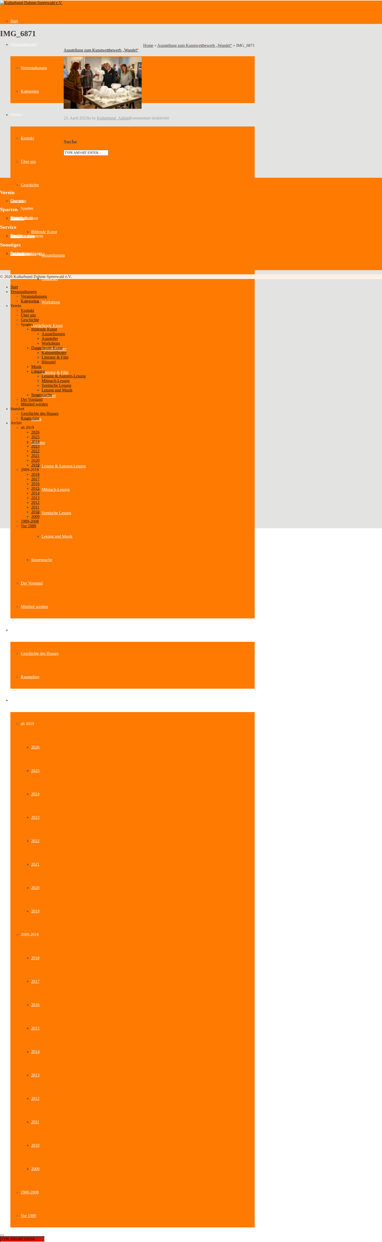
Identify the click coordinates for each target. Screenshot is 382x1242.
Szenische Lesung (56, 513)
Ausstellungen (53, 255)
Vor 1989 (28, 1215)
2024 (35, 794)
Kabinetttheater (54, 352)
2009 (35, 1169)
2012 (35, 1098)
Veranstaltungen (23, 44)
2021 (35, 864)
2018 (35, 958)
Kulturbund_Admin (113, 118)
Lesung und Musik (57, 536)
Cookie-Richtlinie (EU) (27, 254)
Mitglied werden (34, 606)
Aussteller (17, 219)
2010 (35, 1145)
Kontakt (27, 138)
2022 (35, 841)
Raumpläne (30, 677)
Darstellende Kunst (47, 325)
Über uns (28, 161)
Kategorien (30, 91)
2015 (35, 1028)
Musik (36, 366)
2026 (35, 747)
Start (14, 21)
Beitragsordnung (22, 236)
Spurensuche (41, 559)
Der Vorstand (32, 583)
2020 (35, 887)
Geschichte (30, 185)
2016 (35, 1005)
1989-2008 (30, 1192)
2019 (35, 911)
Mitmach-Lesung (56, 489)
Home (148, 45)
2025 (35, 770)
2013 (35, 1075)
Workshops (51, 302)
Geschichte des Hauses (39, 653)
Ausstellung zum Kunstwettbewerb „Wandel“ (194, 45)
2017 (35, 981)
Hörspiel (49, 362)
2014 (35, 1051)
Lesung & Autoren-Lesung (64, 466)
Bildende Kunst (44, 232)
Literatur (38, 371)
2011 (35, 1122)
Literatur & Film (55, 372)
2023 (35, 817)
